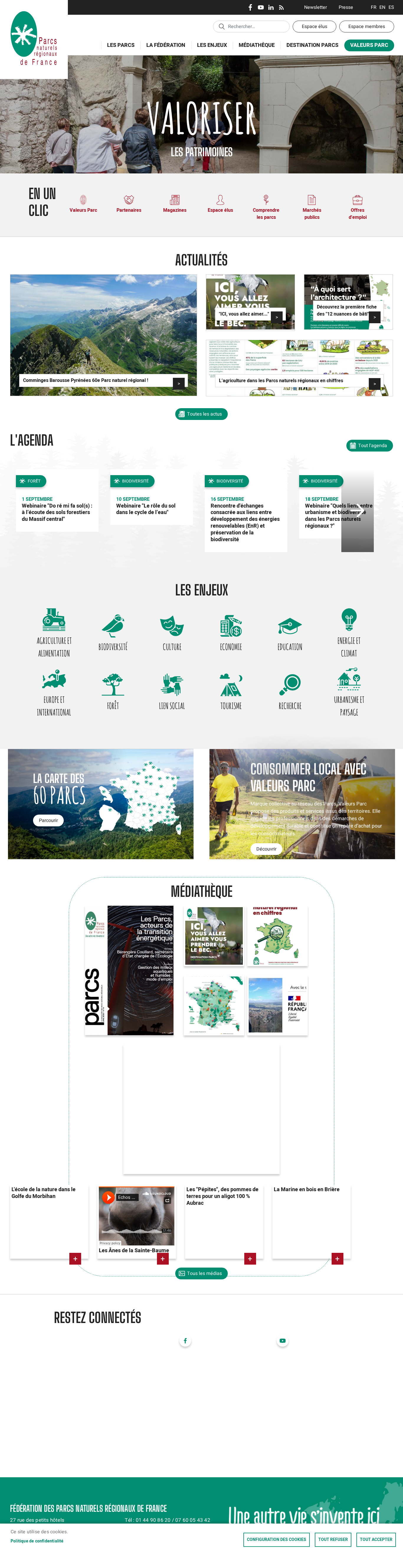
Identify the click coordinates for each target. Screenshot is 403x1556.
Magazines (174, 210)
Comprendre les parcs (266, 214)
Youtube (260, 7)
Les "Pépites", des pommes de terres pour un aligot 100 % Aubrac (222, 1196)
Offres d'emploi (358, 214)
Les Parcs (118, 48)
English (382, 7)
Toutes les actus (204, 414)
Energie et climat (349, 647)
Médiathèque (257, 45)
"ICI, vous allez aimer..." (244, 314)
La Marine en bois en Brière (307, 1189)
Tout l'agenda (372, 445)
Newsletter (315, 7)
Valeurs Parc (366, 46)
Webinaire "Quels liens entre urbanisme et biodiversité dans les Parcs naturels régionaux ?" (339, 516)
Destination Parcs (312, 45)
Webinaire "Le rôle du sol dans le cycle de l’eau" (146, 509)
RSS (281, 7)
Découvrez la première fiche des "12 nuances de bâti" (347, 310)
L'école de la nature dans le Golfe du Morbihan (44, 1193)
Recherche (290, 705)
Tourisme (231, 705)
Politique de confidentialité (37, 1541)
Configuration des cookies (276, 1540)
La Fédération (162, 48)
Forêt (113, 705)
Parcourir (48, 820)
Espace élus (314, 26)
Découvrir (266, 849)
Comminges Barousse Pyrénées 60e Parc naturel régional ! (85, 380)
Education (290, 646)
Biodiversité (113, 646)
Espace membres (366, 26)
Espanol (391, 7)
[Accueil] (34, 7)
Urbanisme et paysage (349, 706)
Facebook (250, 7)
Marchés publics (312, 214)
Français (373, 7)
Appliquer (221, 26)
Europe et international (54, 706)
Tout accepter (376, 1540)
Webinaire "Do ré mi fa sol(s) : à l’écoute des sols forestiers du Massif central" (57, 512)
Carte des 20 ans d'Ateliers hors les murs (208, 992)
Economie (231, 646)
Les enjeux (209, 48)
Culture (172, 646)
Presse (346, 7)
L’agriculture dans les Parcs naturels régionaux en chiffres (281, 380)
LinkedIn (271, 7)
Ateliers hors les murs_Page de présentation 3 (270, 992)
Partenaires (129, 210)
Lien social (172, 705)
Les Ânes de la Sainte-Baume (134, 1250)
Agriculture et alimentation (54, 647)
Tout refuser (333, 1540)
